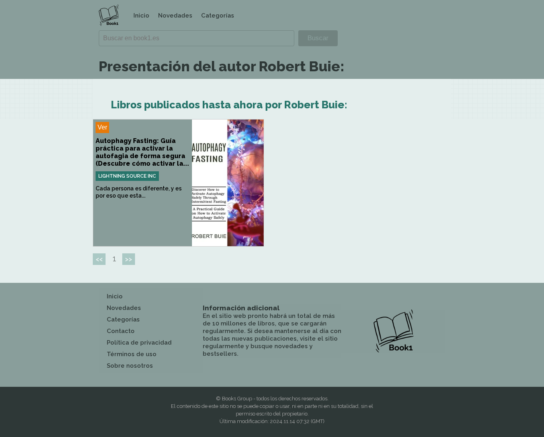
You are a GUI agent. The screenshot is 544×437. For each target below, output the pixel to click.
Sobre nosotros (130, 365)
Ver (102, 127)
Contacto (121, 331)
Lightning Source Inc (127, 176)
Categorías (217, 15)
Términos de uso (132, 354)
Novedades (175, 15)
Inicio (141, 15)
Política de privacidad (139, 342)
